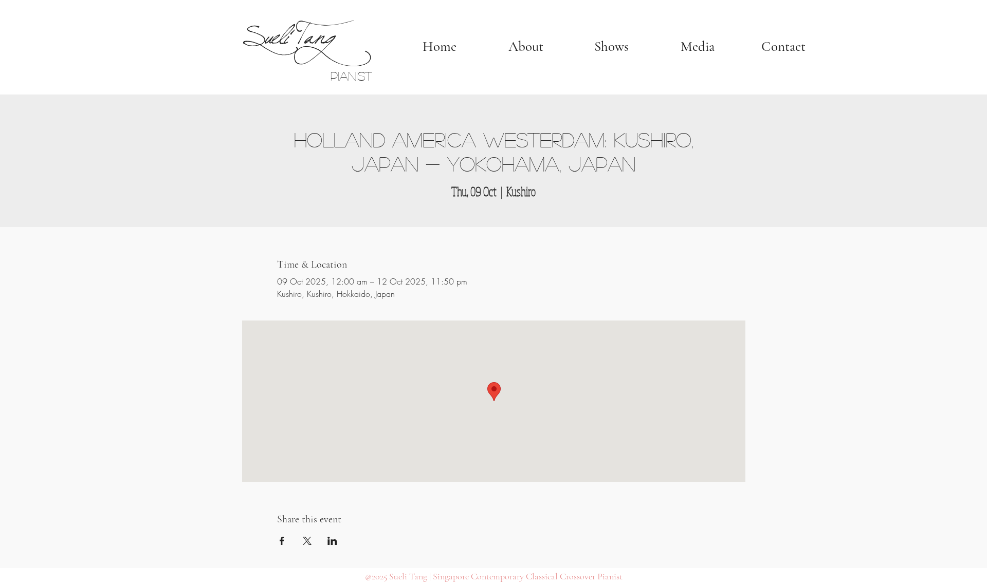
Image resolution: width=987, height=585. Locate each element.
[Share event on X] (307, 541)
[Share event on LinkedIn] (332, 541)
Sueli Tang (287, 31)
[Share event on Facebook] (282, 541)
